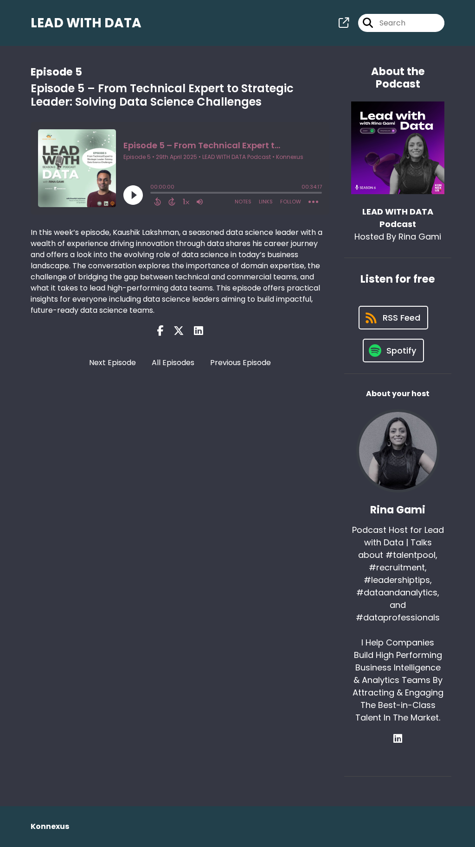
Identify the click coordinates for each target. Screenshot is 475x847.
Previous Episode (240, 362)
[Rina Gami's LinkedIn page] (397, 739)
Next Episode (112, 362)
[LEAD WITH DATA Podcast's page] (344, 23)
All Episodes (173, 362)
